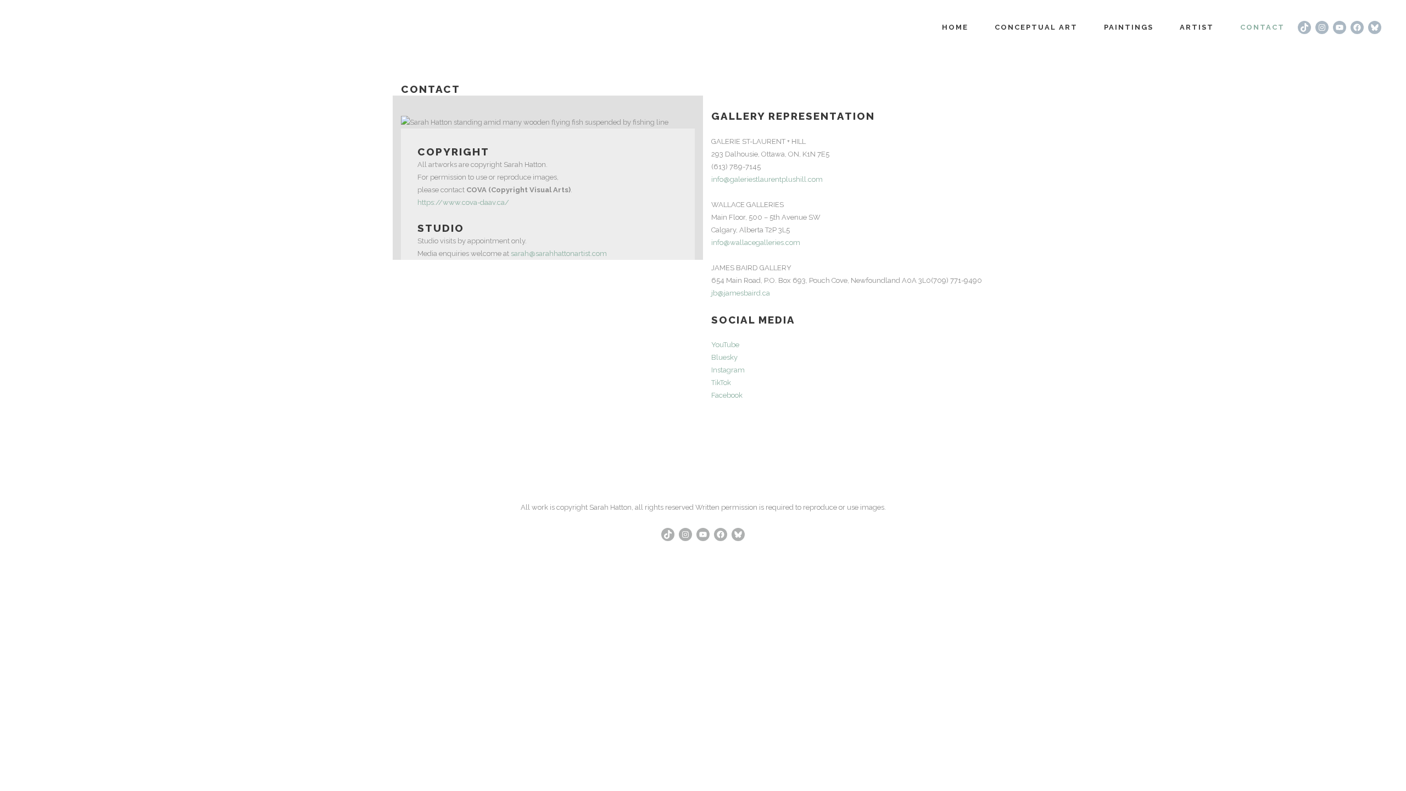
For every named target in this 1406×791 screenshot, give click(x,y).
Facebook (727, 395)
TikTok (721, 382)
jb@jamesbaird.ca (740, 293)
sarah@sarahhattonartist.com (559, 253)
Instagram (728, 370)
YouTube (725, 345)
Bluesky (724, 357)
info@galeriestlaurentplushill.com (767, 179)
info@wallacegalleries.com (755, 242)
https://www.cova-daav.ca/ (463, 202)
